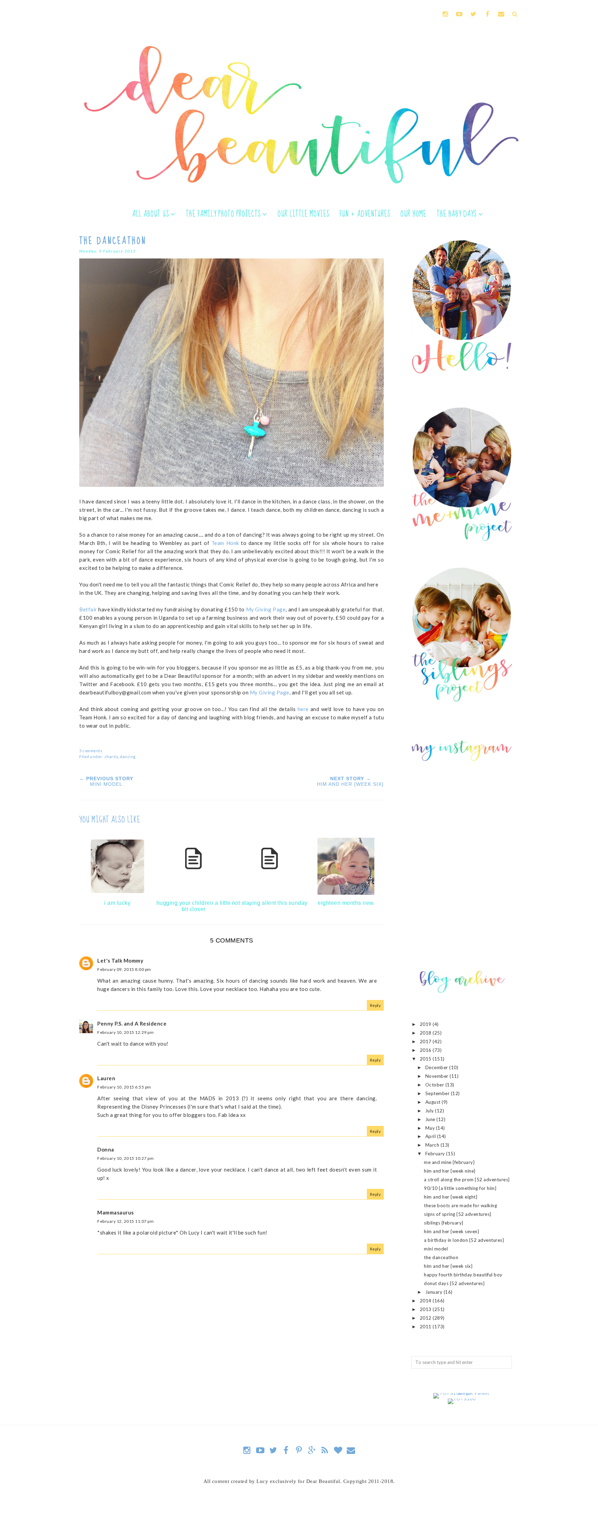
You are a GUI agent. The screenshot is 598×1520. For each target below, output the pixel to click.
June (431, 1119)
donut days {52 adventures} (454, 1283)
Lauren (106, 1078)
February (435, 1153)
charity (111, 756)
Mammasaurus (115, 1212)
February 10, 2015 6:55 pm (124, 1087)
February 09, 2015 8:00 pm (124, 969)
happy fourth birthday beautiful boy (463, 1274)
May (430, 1128)
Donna (105, 1149)
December (437, 1067)
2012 (426, 1318)
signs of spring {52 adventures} (457, 1214)
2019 (426, 1024)
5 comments (90, 750)
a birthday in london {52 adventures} (464, 1240)
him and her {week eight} (450, 1197)
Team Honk (225, 543)
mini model (436, 1249)
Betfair (88, 609)
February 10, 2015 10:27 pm (125, 1158)
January (434, 1292)
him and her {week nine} (449, 1171)
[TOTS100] (462, 1398)
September (438, 1093)
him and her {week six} (448, 1266)
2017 (426, 1041)
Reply (375, 1005)
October (435, 1084)
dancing (128, 756)
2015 (426, 1059)
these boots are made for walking (460, 1205)
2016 (426, 1050)
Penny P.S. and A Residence (131, 1023)
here (303, 709)
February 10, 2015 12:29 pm (125, 1032)
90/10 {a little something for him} (460, 1188)
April (431, 1136)
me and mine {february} (449, 1162)
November (437, 1076)
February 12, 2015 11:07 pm (125, 1221)
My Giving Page (266, 609)
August (433, 1102)
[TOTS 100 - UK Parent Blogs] (461, 1393)
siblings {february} (443, 1223)
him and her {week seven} (451, 1231)
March (433, 1145)
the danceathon (441, 1257)
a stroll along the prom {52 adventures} (467, 1179)
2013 (426, 1309)
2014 (426, 1300)
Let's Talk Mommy (120, 960)
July (430, 1110)
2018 (426, 1033)
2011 (426, 1326)
